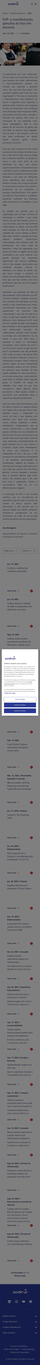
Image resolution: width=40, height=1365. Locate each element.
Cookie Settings (20, 699)
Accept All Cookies (20, 711)
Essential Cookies (20, 705)
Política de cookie (10, 693)
